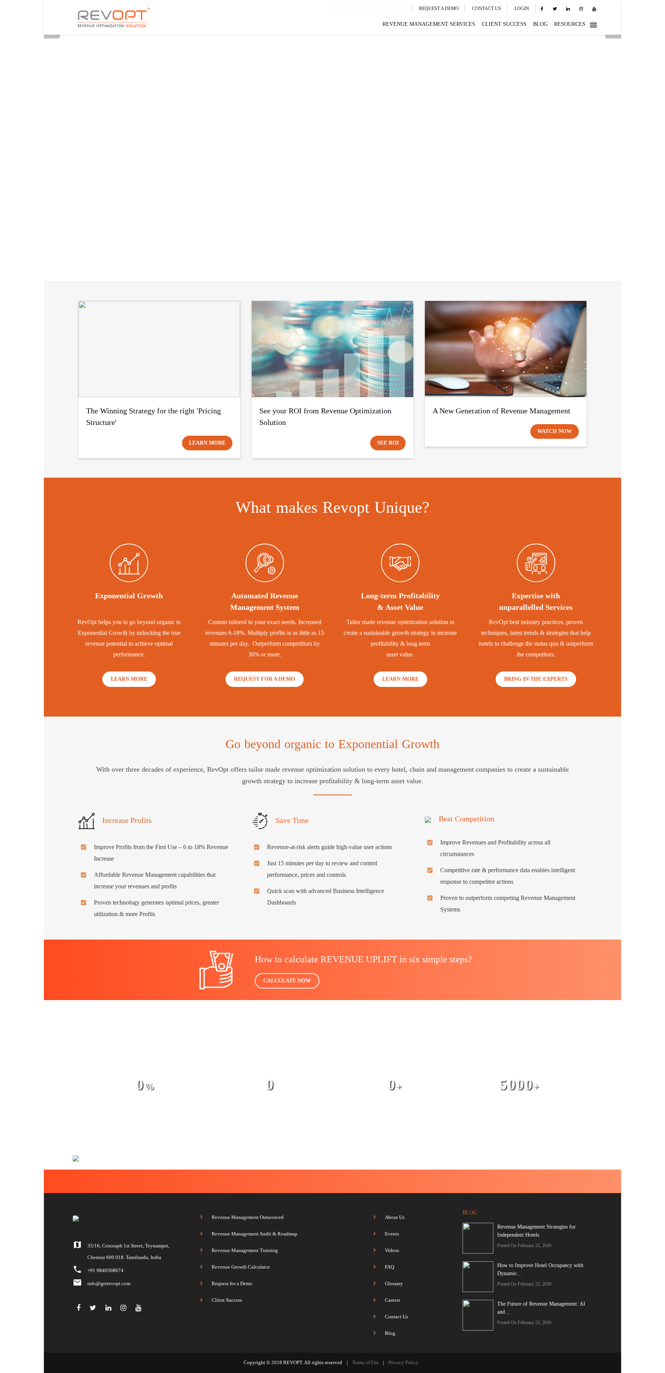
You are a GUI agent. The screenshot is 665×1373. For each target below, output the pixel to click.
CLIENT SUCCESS (504, 24)
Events (392, 1234)
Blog (390, 1333)
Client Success (227, 1300)
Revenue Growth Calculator (241, 1267)
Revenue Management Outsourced (248, 1217)
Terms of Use (365, 1362)
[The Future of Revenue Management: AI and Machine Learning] (478, 1315)
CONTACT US (486, 8)
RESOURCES (569, 24)
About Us (394, 1217)
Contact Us (396, 1316)
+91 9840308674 (105, 1270)
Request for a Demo (232, 1283)
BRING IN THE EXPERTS (536, 679)
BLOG (540, 24)
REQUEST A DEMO (439, 8)
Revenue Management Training (245, 1250)
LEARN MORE (129, 679)
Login (522, 8)
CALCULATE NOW (287, 981)
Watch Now (554, 431)
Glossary (394, 1283)
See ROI (388, 443)
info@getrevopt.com (108, 1283)
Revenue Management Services (429, 24)
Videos (392, 1250)
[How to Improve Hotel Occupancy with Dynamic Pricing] (478, 1276)
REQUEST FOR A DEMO (264, 679)
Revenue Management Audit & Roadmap (254, 1234)
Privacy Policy (403, 1362)
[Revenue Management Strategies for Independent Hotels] (478, 1238)
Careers (392, 1300)
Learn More (207, 443)
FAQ (389, 1267)
